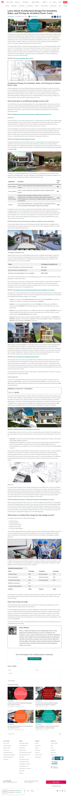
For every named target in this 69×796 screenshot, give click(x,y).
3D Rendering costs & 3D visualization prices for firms (26, 429)
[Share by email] (60, 17)
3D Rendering (29, 5)
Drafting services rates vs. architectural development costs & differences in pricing (33, 499)
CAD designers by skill (24, 759)
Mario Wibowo (34, 16)
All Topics (65, 5)
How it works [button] (6, 741)
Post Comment (11, 680)
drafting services (13, 211)
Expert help (53, 752)
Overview (7, 5)
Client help (53, 750)
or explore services (56, 786)
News (60, 5)
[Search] (50, 2)
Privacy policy (38, 757)
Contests (37, 5)
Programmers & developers (9, 754)
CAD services (49, 535)
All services (5, 759)
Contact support (54, 743)
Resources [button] (53, 741)
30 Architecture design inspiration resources (24, 139)
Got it (5, 791)
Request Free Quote (34, 658)
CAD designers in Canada (24, 763)
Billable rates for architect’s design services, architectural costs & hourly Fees (32, 114)
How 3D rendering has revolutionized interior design (26, 356)
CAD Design (14, 5)
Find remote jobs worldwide (25, 752)
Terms (28, 790)
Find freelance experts (24, 743)
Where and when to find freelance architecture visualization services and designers (33, 221)
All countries (21, 770)
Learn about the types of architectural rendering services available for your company (34, 290)
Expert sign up (54, 754)
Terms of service (38, 754)
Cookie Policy (18, 792)
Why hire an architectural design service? (23, 58)
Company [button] (37, 741)
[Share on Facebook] (52, 17)
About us (37, 743)
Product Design (44, 5)
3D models (21, 757)
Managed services (7, 745)
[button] (17, 2)
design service (40, 142)
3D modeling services (7, 752)
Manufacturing (53, 5)
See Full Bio (27, 645)
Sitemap (21, 773)
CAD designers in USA (24, 761)
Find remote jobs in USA (24, 754)
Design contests (6, 747)
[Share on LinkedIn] (58, 17)
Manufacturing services (8, 757)
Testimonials (37, 750)
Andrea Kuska (11, 729)
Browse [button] (21, 741)
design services (11, 401)
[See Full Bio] (31, 645)
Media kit (37, 747)
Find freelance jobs (23, 745)
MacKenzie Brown (40, 729)
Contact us (37, 752)
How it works (6, 743)
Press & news (38, 745)
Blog (52, 745)
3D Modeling (21, 5)
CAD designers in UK (23, 766)
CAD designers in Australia (24, 768)
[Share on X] (55, 17)
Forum (52, 747)
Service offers (22, 747)
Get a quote (65, 2)
